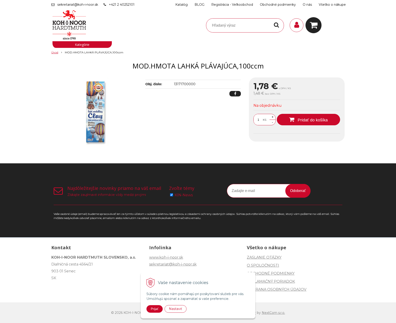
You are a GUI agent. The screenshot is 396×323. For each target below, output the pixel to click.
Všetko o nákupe (332, 5)
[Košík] (314, 25)
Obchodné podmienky (278, 5)
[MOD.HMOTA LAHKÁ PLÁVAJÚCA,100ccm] (95, 111)
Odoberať (298, 191)
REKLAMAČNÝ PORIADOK (271, 281)
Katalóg (181, 5)
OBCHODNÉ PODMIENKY (270, 273)
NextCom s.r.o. (273, 313)
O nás (307, 5)
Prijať (154, 309)
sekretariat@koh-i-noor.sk (77, 5)
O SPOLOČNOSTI (263, 265)
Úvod (54, 52)
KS (264, 119)
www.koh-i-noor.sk (166, 257)
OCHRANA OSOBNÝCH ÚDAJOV (276, 289)
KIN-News (184, 195)
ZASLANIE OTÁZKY (264, 257)
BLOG (199, 5)
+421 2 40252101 (122, 5)
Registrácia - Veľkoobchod (232, 5)
